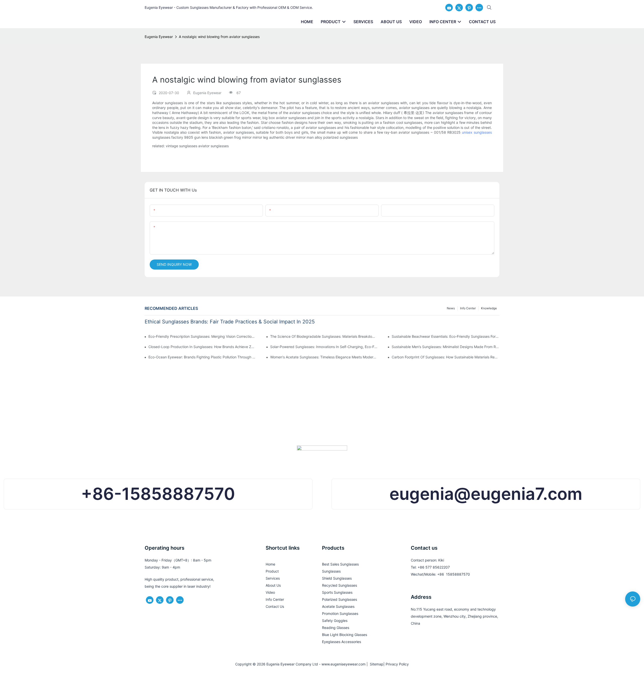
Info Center (468, 308)
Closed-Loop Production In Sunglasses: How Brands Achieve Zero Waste (202, 347)
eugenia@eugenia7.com (485, 494)
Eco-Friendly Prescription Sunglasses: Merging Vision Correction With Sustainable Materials (202, 336)
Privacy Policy (397, 664)
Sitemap (375, 664)
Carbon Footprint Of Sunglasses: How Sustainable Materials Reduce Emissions (445, 357)
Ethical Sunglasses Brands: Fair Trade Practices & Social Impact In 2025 (230, 322)
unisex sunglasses (477, 132)
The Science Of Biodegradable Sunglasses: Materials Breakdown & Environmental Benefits (324, 336)
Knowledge (489, 308)
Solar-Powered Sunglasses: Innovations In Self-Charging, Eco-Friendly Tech (324, 347)
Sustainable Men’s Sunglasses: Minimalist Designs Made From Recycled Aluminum (445, 347)
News (451, 308)
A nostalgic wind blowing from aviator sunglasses (219, 36)
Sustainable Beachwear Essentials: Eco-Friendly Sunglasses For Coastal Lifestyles (445, 336)
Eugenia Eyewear (159, 36)
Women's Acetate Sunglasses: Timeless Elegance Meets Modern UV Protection (324, 357)
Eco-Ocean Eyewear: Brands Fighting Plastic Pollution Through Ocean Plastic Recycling (202, 357)
